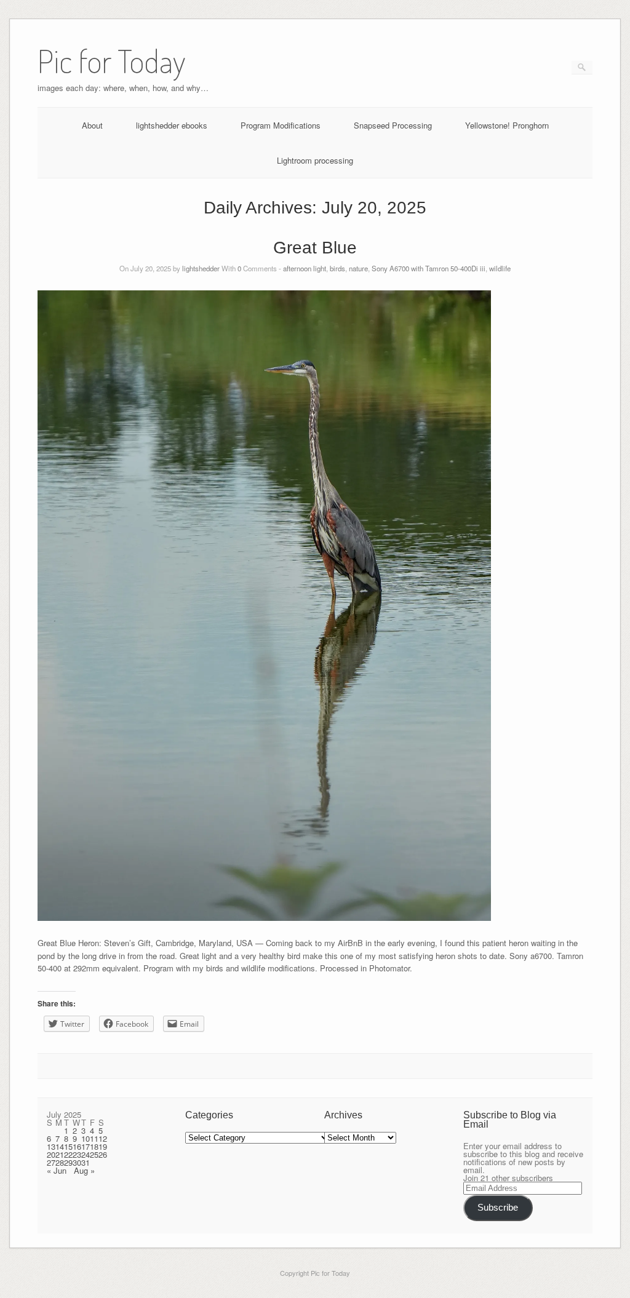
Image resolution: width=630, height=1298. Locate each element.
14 (59, 1146)
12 (102, 1138)
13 (51, 1146)
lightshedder (201, 268)
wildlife (500, 268)
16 (77, 1146)
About (92, 125)
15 (68, 1146)
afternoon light (304, 268)
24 (85, 1154)
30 (77, 1162)
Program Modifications (281, 125)
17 (85, 1146)
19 (102, 1146)
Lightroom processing (315, 160)
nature (358, 268)
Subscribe (497, 1207)
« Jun (56, 1170)
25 (94, 1154)
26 (102, 1154)
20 (51, 1154)
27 (51, 1162)
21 (59, 1154)
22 (68, 1154)
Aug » (84, 1170)
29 (68, 1162)
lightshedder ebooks (171, 125)
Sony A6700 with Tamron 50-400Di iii (428, 268)
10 (85, 1138)
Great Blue (315, 247)
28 (59, 1162)
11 (94, 1138)
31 (85, 1162)
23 (77, 1154)
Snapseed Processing (393, 125)
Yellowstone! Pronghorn (507, 125)
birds (337, 268)
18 (94, 1146)
